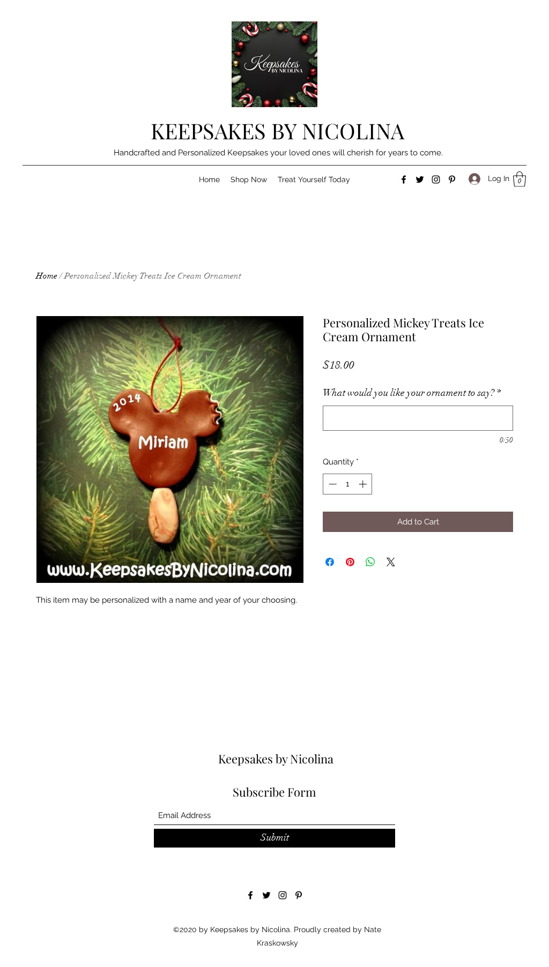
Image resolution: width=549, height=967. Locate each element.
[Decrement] (331, 484)
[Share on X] (390, 562)
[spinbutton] (348, 484)
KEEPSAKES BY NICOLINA (277, 130)
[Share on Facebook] (329, 562)
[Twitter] (419, 179)
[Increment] (364, 484)
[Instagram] (436, 179)
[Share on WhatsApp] (370, 562)
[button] (248, 179)
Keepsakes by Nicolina (275, 759)
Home (46, 276)
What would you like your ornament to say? (412, 393)
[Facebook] (403, 179)
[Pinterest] (452, 179)
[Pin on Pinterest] (350, 562)
